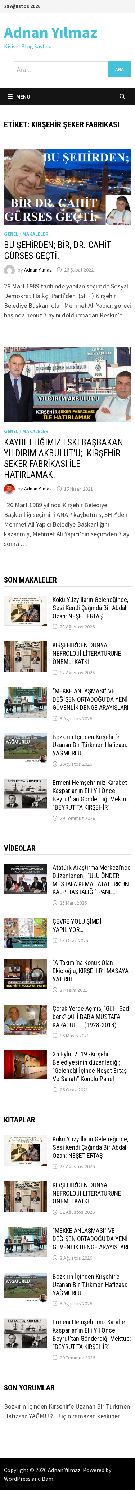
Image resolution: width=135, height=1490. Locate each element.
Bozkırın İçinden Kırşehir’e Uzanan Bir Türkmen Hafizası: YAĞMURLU (90, 745)
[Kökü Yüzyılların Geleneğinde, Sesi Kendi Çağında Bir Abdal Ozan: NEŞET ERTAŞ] (25, 601)
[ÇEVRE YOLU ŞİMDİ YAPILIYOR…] (25, 922)
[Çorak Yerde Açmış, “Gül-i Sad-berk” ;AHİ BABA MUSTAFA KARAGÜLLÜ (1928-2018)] (25, 1009)
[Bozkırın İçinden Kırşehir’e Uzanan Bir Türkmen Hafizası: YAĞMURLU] (25, 738)
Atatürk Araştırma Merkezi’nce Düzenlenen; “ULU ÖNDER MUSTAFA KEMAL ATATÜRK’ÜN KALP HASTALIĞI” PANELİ (92, 880)
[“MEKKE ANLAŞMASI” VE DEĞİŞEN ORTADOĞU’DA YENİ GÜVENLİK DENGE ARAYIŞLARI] (25, 692)
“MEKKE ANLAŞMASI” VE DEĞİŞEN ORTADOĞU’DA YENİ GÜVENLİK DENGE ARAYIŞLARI (91, 699)
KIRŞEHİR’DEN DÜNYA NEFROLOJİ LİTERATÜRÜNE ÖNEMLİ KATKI (87, 653)
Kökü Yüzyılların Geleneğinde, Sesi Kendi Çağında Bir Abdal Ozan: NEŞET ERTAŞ (90, 608)
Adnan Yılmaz (51, 32)
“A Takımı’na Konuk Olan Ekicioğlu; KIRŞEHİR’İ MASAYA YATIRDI (91, 971)
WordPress (17, 1478)
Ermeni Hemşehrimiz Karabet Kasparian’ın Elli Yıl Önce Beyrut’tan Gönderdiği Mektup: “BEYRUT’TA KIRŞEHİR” (92, 795)
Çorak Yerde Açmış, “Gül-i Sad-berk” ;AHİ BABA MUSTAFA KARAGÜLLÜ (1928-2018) (92, 1017)
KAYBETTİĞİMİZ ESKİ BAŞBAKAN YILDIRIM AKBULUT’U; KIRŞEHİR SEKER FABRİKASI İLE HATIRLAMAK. (63, 458)
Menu (23, 96)
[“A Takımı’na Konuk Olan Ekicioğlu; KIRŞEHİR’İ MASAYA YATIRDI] (25, 963)
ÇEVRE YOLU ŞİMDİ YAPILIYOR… (77, 925)
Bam (47, 1478)
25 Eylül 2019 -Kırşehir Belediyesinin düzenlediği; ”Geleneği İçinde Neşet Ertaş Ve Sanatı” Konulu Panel (90, 1066)
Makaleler (35, 234)
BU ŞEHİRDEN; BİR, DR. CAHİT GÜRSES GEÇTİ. (57, 250)
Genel (11, 234)
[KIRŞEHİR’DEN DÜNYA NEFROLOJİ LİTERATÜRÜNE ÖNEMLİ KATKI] (25, 646)
